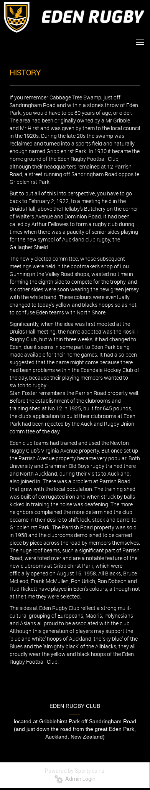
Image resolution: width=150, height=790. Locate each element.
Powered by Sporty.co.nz (75, 771)
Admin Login (79, 779)
